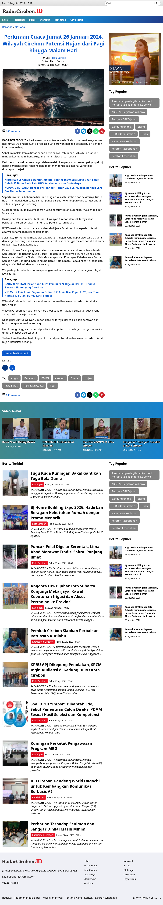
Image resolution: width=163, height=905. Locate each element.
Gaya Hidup (76, 19)
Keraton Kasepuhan (124, 156)
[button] (6, 19)
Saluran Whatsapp (106, 897)
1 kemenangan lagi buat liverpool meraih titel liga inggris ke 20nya (132, 102)
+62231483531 (10, 882)
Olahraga (45, 19)
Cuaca (74, 378)
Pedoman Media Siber (27, 897)
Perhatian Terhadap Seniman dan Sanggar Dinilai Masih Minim (62, 826)
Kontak (88, 897)
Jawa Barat (11, 385)
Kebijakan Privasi (53, 897)
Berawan (29, 378)
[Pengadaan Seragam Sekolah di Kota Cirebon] (142, 428)
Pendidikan (38, 797)
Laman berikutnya (15, 353)
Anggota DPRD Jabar (124, 119)
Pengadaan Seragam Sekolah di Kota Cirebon (141, 443)
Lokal (5, 19)
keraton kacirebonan (124, 148)
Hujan (88, 378)
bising (141, 126)
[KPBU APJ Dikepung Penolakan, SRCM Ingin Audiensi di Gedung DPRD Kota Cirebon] (15, 674)
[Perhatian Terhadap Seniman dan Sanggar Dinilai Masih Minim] (15, 834)
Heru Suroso (58, 58)
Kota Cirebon (39, 523)
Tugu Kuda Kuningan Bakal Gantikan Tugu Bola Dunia (139, 177)
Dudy (145, 134)
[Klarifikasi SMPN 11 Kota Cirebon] (102, 428)
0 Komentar (12, 131)
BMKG (45, 378)
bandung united (121, 126)
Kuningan (37, 484)
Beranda (7, 27)
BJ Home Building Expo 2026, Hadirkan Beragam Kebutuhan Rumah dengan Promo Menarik (139, 198)
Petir (53, 385)
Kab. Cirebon (91, 869)
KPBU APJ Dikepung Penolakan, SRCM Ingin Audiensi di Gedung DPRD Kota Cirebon (66, 670)
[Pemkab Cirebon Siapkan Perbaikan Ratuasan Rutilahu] (116, 262)
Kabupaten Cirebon (42, 641)
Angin (14, 378)
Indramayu (90, 874)
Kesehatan (60, 19)
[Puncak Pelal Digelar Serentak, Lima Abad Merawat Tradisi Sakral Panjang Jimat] (116, 220)
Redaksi (7, 897)
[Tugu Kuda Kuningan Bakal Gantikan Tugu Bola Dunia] (116, 180)
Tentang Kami (73, 897)
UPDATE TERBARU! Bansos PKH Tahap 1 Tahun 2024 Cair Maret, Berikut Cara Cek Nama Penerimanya (53, 189)
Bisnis (32, 19)
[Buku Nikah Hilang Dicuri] (21, 428)
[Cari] (156, 3)
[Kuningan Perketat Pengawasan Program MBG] (15, 753)
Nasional (20, 19)
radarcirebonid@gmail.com (18, 876)
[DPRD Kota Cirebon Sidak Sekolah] (62, 428)
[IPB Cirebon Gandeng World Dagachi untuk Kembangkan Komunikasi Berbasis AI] (15, 791)
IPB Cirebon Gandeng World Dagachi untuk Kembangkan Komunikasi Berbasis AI (65, 786)
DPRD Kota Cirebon (123, 134)
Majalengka (90, 878)
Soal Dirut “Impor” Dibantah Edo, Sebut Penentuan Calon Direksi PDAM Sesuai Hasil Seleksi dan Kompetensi (66, 709)
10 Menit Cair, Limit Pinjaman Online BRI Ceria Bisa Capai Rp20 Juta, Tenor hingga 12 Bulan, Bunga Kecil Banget (53, 293)
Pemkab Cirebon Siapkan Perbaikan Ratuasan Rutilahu (141, 259)
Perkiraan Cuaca (34, 385)
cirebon (59, 378)
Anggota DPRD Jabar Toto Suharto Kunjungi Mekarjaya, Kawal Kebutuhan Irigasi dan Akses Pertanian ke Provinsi (140, 239)
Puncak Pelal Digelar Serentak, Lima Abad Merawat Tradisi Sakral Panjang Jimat (141, 218)
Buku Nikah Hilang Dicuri (18, 442)
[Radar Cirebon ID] (23, 11)
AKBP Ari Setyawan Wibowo (128, 112)
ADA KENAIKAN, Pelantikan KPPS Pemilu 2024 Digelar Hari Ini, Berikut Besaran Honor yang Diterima (50, 285)
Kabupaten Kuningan (124, 141)
